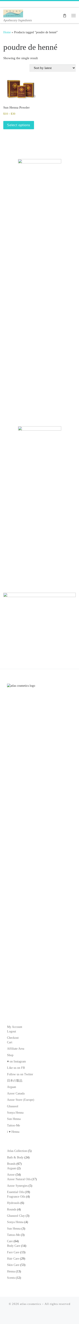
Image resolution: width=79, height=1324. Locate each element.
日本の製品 (14, 1080)
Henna (11, 1271)
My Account (14, 1027)
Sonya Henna (15, 1112)
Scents (11, 1277)
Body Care (13, 1245)
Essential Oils (15, 1192)
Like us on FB (16, 1067)
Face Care (13, 1252)
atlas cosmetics (30, 1304)
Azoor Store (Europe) (20, 1099)
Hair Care (13, 1258)
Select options (18, 125)
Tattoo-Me (13, 1125)
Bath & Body (15, 1157)
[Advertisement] (39, 374)
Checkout (13, 1037)
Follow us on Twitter (20, 1074)
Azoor (11, 1174)
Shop (10, 1055)
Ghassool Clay (16, 1215)
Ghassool (12, 1106)
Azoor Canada (16, 1093)
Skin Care (13, 1265)
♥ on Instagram (16, 1061)
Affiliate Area (15, 1048)
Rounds (11, 1209)
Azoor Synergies (17, 1185)
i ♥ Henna (13, 1131)
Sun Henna (14, 1119)
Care (10, 1241)
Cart (9, 1042)
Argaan (11, 1087)
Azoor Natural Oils (19, 1179)
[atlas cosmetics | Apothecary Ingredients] (13, 13)
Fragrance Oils (16, 1196)
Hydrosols (13, 1203)
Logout (11, 1031)
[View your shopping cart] (64, 15)
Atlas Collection (17, 1151)
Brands (11, 1163)
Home (7, 32)
